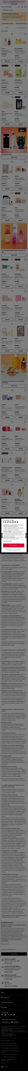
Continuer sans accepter (8, 520)
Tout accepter (14, 545)
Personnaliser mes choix (13, 549)
